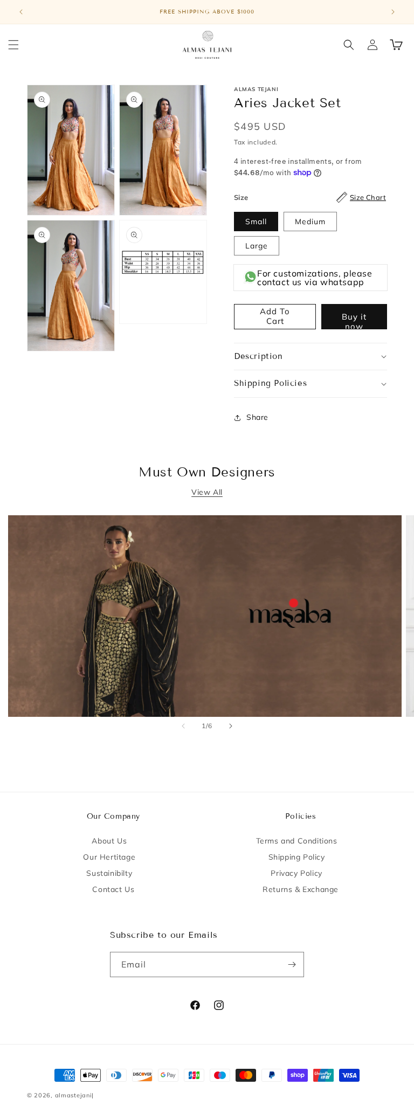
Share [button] (257, 417)
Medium (310, 221)
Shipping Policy (296, 857)
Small (256, 221)
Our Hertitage (109, 857)
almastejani (73, 1095)
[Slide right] (231, 726)
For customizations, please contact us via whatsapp (314, 277)
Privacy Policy (296, 873)
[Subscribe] (291, 964)
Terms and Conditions (296, 841)
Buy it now (354, 320)
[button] (13, 45)
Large (256, 246)
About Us (109, 841)
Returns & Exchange (301, 889)
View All (207, 492)
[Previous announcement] (21, 12)
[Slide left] (183, 726)
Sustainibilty (109, 873)
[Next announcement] (393, 12)
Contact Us (113, 889)
